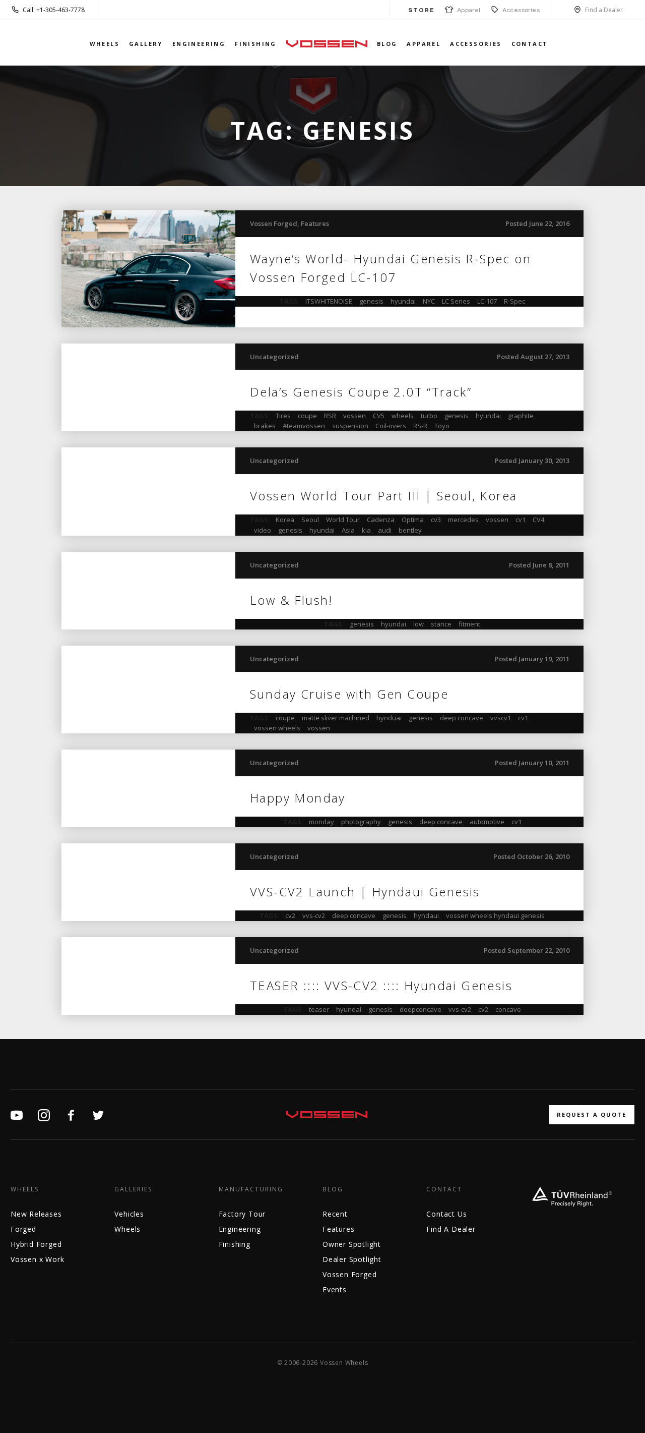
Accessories (521, 10)
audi (385, 530)
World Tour (343, 519)
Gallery (146, 43)
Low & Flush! (291, 600)
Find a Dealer (604, 10)
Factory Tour (242, 1214)
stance (441, 623)
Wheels (104, 43)
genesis (371, 301)
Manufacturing (251, 1189)
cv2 (290, 915)
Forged (23, 1229)
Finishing (256, 43)
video (262, 530)
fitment (469, 623)
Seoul (310, 519)
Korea (285, 519)
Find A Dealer (450, 1229)
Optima (413, 519)
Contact (529, 43)
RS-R (420, 425)
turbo (429, 415)
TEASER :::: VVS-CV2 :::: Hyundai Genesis (381, 985)
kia (366, 530)
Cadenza (381, 519)
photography (361, 821)
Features (315, 223)
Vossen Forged (273, 223)
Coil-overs (390, 425)
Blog (387, 43)
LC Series (456, 301)
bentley (410, 530)
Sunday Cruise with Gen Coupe (349, 693)
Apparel (467, 10)
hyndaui (426, 915)
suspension (350, 425)
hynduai (389, 717)
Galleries (133, 1189)
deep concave (461, 717)
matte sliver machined (335, 717)
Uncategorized (274, 356)
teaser (319, 1009)
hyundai (403, 301)
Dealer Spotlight (351, 1259)
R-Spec (514, 301)
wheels (403, 415)
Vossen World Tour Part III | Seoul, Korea (383, 495)
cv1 (520, 519)
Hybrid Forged (36, 1244)
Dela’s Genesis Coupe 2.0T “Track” (361, 391)
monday (321, 821)
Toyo (441, 425)
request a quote (591, 1114)
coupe (307, 415)
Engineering (198, 43)
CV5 (378, 415)
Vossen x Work (37, 1259)
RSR (330, 415)
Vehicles (129, 1214)
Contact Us (446, 1214)
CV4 (538, 519)
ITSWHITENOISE (328, 301)
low (418, 623)
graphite (521, 415)
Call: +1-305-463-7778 (54, 10)
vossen (354, 415)
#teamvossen (304, 425)
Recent (335, 1214)
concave (508, 1009)
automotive (487, 821)
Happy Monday (298, 797)
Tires (283, 415)
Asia (348, 530)
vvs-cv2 (313, 915)
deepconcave (420, 1009)
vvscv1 (500, 717)
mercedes (463, 519)
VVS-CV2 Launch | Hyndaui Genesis (365, 891)
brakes (265, 425)
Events (334, 1289)
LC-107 (487, 301)
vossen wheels (277, 727)
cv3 (436, 519)
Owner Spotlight (351, 1244)
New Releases (36, 1214)
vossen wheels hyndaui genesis (495, 915)
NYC (429, 301)
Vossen (326, 43)
